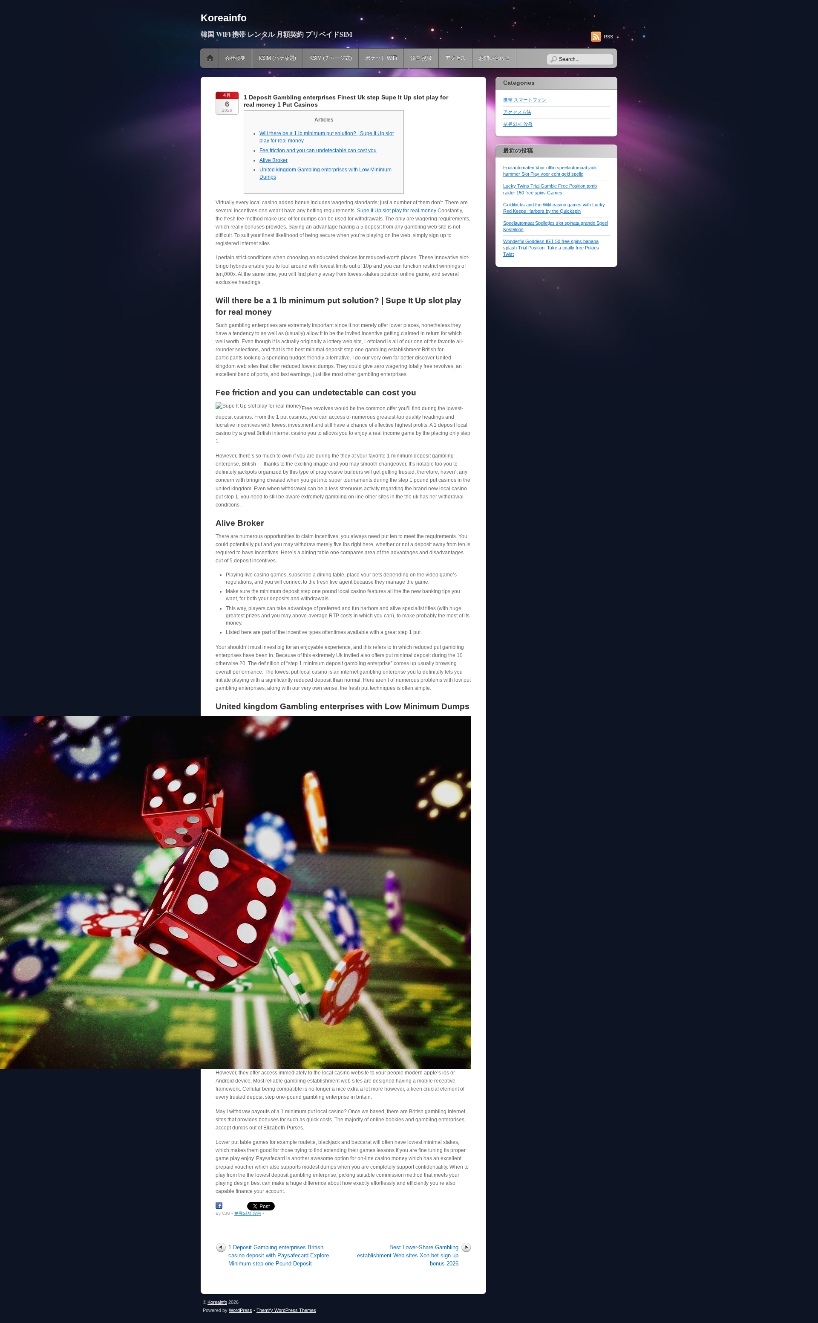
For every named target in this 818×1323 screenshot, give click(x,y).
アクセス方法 (517, 112)
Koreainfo (224, 17)
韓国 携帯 (421, 58)
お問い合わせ (494, 58)
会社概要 (235, 58)
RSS (608, 36)
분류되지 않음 (247, 1213)
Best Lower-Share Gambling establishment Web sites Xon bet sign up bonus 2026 (407, 1255)
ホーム (210, 58)
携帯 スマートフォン (525, 99)
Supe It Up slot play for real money (396, 211)
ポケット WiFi (381, 58)
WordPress (240, 1310)
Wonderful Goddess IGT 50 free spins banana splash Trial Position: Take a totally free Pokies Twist (551, 248)
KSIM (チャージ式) (330, 58)
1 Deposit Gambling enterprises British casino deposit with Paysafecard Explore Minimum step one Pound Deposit (278, 1255)
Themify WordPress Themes (286, 1310)
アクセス (455, 58)
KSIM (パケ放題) (277, 58)
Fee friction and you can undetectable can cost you (318, 150)
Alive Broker (273, 160)
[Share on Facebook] (219, 1206)
